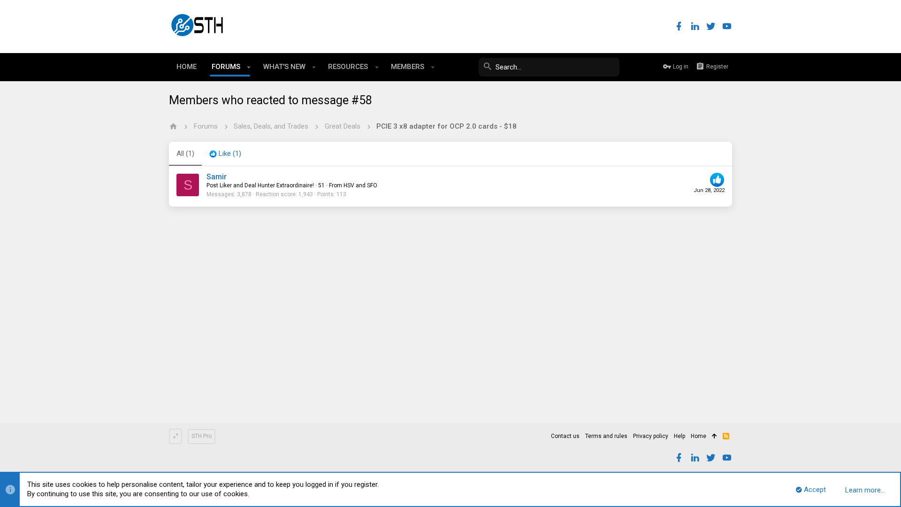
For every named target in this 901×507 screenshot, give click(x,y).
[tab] (225, 154)
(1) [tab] (185, 153)
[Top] (714, 436)
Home (698, 436)
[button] (249, 67)
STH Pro (201, 436)
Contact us (565, 436)
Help (679, 436)
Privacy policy (650, 436)
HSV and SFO (360, 185)
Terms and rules (606, 436)
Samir (216, 176)
